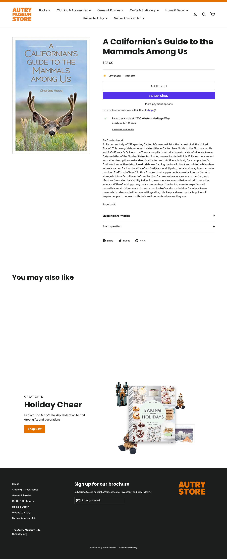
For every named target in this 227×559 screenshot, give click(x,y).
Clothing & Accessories (72, 10)
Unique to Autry (94, 18)
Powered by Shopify (128, 547)
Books (43, 10)
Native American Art (128, 18)
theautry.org (19, 534)
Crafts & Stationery (143, 10)
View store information (123, 129)
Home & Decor (175, 10)
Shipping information (116, 216)
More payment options (158, 104)
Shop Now (35, 429)
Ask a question (112, 226)
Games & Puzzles (109, 10)
